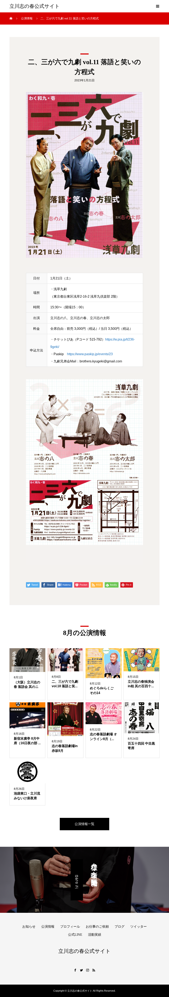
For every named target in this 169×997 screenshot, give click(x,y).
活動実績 (94, 934)
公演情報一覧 (84, 824)
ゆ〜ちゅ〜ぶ (77, 879)
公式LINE (75, 934)
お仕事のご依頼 (97, 926)
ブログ (119, 926)
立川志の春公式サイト (34, 6)
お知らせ (28, 926)
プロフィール (70, 926)
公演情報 (47, 926)
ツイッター (138, 926)
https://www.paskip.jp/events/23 (90, 354)
